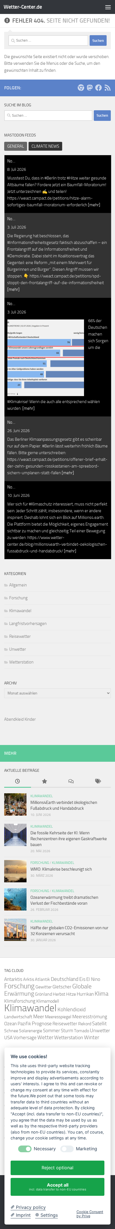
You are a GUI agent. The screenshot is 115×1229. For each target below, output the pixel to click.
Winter (91, 1037)
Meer (38, 1016)
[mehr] (94, 204)
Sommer (51, 1030)
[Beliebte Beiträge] (44, 782)
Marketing (86, 1148)
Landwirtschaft (18, 1016)
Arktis (28, 979)
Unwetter (17, 649)
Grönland (43, 994)
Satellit (99, 1023)
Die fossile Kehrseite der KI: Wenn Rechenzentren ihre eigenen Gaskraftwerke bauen (68, 838)
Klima (101, 993)
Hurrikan (85, 994)
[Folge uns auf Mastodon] (89, 87)
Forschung (18, 597)
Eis (82, 979)
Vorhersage (25, 1037)
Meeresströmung (89, 1016)
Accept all (57, 1186)
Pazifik (24, 1023)
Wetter (45, 1037)
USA (8, 1037)
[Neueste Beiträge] (17, 782)
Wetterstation (21, 662)
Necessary (45, 1148)
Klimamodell (47, 1001)
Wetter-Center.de (23, 7)
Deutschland (64, 979)
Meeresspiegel (58, 1016)
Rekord (84, 1023)
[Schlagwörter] (97, 782)
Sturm (67, 1030)
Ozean (10, 1023)
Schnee (11, 1030)
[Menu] (108, 7)
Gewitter (43, 987)
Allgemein (18, 585)
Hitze (71, 994)
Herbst (59, 994)
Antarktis (13, 979)
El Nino (93, 979)
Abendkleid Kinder (20, 719)
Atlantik (42, 979)
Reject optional (57, 1167)
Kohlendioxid (72, 1010)
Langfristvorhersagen (28, 623)
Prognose (42, 1024)
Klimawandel (20, 610)
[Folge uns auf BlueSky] (80, 87)
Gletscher (61, 987)
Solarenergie (30, 1030)
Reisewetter (20, 636)
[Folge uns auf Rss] (107, 87)
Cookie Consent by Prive (89, 1214)
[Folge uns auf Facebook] (98, 87)
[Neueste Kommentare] (71, 782)
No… (11, 161)
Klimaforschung (19, 1001)
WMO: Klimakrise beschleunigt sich (61, 869)
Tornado (81, 1030)
